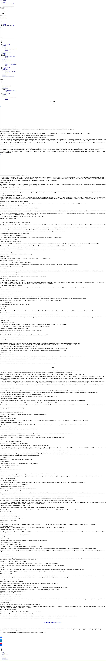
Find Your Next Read (6, 44)
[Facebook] (53, 637)
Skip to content (3, 0)
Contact (6, 50)
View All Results (3, 17)
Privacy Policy (5, 654)
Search (1, 5)
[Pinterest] (53, 643)
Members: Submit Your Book (10, 48)
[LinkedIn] (53, 641)
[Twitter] (53, 639)
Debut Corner (5, 46)
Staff (3, 652)
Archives (4, 653)
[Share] (53, 645)
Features (4, 45)
